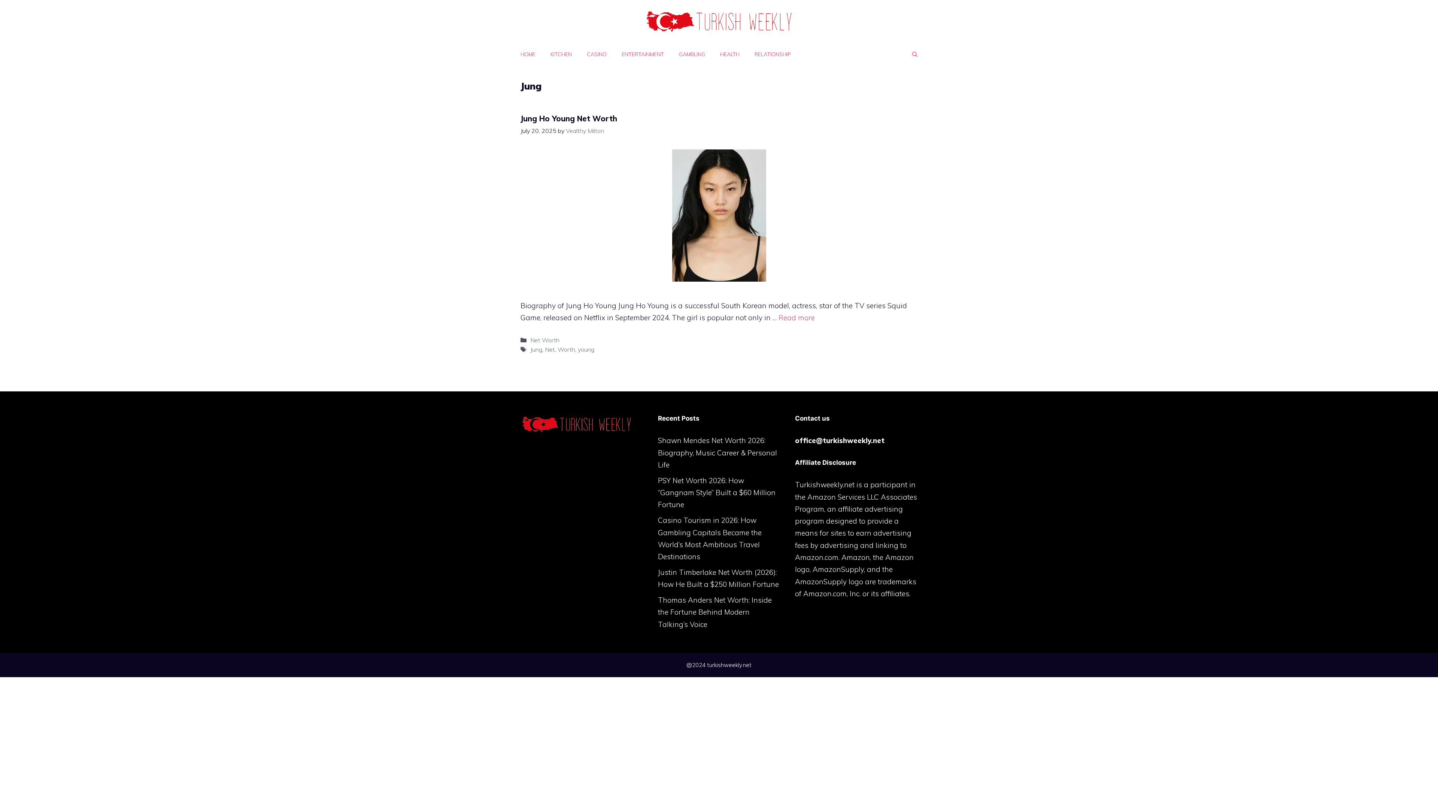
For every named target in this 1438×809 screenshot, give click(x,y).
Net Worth (544, 340)
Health (730, 54)
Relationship (773, 54)
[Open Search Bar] (915, 54)
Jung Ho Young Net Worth (569, 118)
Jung (536, 349)
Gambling (692, 54)
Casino (597, 54)
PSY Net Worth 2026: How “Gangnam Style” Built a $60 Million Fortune (717, 492)
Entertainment (643, 54)
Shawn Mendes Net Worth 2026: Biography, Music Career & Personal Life (717, 452)
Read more (797, 317)
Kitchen (561, 54)
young (586, 349)
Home (528, 54)
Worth (566, 349)
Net (550, 349)
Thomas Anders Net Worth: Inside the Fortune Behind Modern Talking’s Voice (715, 612)
